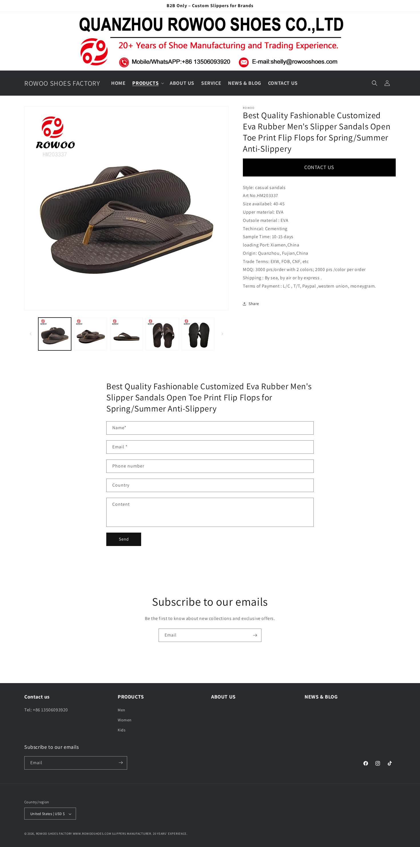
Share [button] (254, 303)
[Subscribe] (255, 635)
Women (125, 719)
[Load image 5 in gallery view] (198, 334)
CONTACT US (319, 167)
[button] (147, 83)
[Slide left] (30, 334)
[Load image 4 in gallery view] (162, 334)
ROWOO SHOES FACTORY (54, 834)
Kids (121, 729)
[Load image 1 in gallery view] (54, 334)
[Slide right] (222, 334)
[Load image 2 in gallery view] (90, 334)
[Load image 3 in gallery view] (126, 334)
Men (121, 709)
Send (124, 539)
